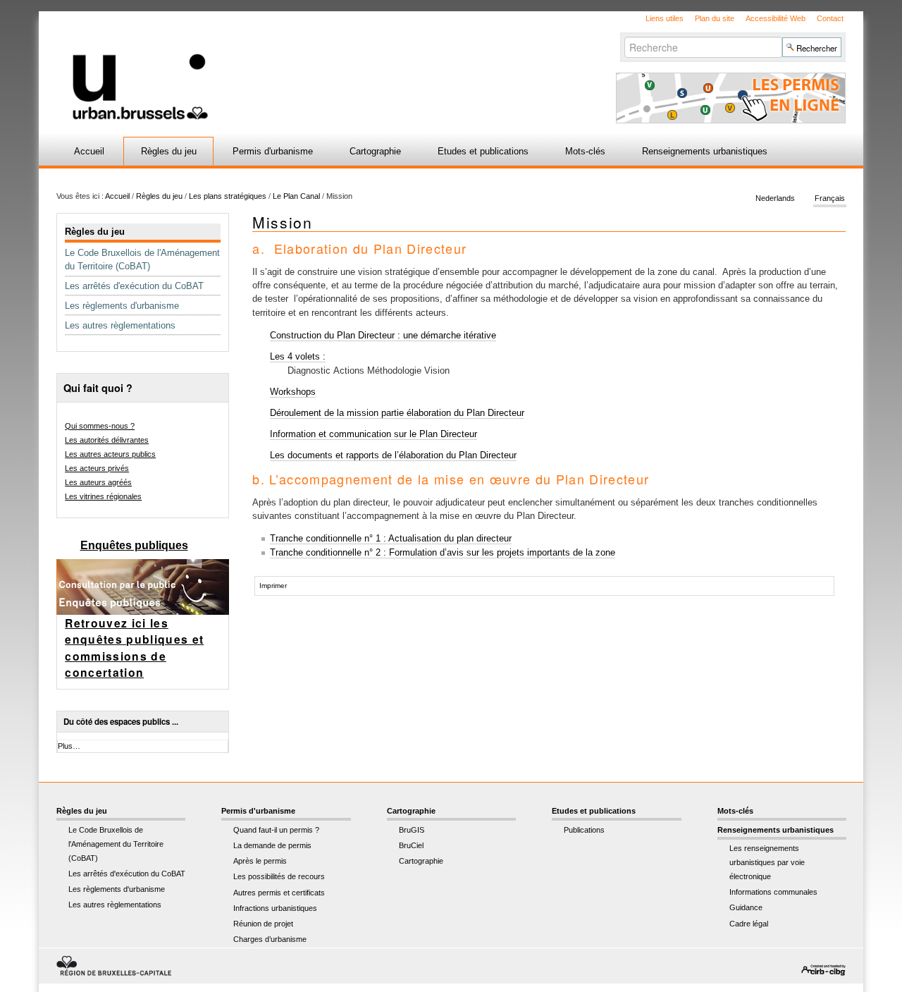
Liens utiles (664, 18)
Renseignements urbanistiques (704, 151)
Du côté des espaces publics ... (120, 722)
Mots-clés (585, 151)
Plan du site (714, 18)
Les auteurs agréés (98, 482)
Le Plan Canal (296, 196)
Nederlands (775, 199)
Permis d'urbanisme (273, 151)
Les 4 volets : (298, 356)
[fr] (284, 66)
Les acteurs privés (97, 468)
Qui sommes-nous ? (100, 426)
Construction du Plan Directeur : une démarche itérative (383, 335)
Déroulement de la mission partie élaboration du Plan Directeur (397, 413)
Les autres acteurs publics (110, 454)
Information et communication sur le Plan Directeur (373, 434)
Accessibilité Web (775, 18)
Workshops (293, 391)
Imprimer (273, 585)
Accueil (89, 151)
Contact (830, 18)
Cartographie (375, 151)
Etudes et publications (483, 151)
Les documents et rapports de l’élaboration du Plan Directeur (393, 455)
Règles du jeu (169, 151)
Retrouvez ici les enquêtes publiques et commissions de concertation (134, 648)
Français (830, 199)
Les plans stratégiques (227, 196)
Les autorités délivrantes (107, 440)
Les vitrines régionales (103, 496)
